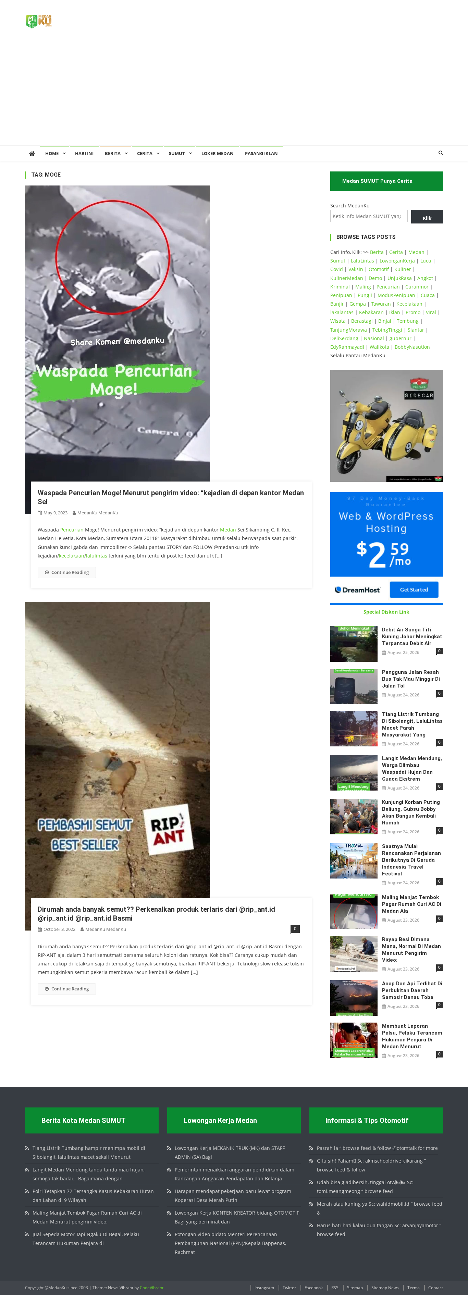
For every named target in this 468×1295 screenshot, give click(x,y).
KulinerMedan (346, 278)
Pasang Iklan (261, 153)
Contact (435, 1288)
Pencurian (72, 529)
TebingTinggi (387, 329)
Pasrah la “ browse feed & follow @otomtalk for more (377, 1148)
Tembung (408, 321)
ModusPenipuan (396, 295)
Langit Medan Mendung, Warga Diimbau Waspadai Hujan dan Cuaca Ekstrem (412, 768)
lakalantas (342, 312)
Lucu (425, 260)
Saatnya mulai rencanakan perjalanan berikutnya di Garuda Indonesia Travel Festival (411, 860)
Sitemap (355, 1288)
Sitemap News (385, 1288)
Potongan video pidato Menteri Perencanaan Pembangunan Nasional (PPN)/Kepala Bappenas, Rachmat (230, 1243)
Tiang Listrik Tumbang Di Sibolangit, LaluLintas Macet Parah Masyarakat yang (412, 724)
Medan (228, 529)
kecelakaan (71, 555)
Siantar (416, 329)
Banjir (337, 303)
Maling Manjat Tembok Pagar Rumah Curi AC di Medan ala (411, 904)
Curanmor (417, 286)
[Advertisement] (234, 94)
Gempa (357, 303)
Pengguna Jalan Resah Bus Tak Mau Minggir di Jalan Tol (411, 679)
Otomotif (379, 269)
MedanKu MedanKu (97, 513)
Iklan (394, 312)
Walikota (379, 347)
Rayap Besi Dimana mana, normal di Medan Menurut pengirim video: (411, 949)
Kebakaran (371, 312)
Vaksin (355, 269)
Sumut (337, 260)
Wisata (338, 321)
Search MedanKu (350, 205)
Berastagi (362, 321)
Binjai (384, 321)
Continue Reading (70, 572)
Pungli (365, 295)
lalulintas (96, 555)
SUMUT (177, 153)
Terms (413, 1288)
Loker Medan (217, 153)
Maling (363, 286)
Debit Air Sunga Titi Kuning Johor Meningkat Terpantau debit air (412, 636)
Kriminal (340, 286)
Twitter (289, 1288)
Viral (431, 312)
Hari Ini (84, 153)
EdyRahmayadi (347, 347)
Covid (336, 269)
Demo (375, 278)
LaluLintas (362, 260)
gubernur (400, 338)
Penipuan (341, 295)
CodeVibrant (151, 1288)
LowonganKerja (397, 260)
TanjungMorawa (348, 329)
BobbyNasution (412, 347)
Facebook (314, 1288)
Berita (113, 153)
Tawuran (381, 303)
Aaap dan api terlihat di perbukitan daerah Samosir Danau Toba (412, 990)
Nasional (374, 338)
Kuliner (402, 269)
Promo (413, 312)
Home (52, 153)
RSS (334, 1288)
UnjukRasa (399, 278)
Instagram (264, 1288)
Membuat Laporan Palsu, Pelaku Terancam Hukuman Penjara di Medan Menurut (412, 1036)
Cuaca (428, 295)
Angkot (425, 278)
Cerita (144, 153)
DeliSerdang (344, 338)
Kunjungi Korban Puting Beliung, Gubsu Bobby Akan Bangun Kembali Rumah (411, 812)
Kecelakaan (409, 303)
